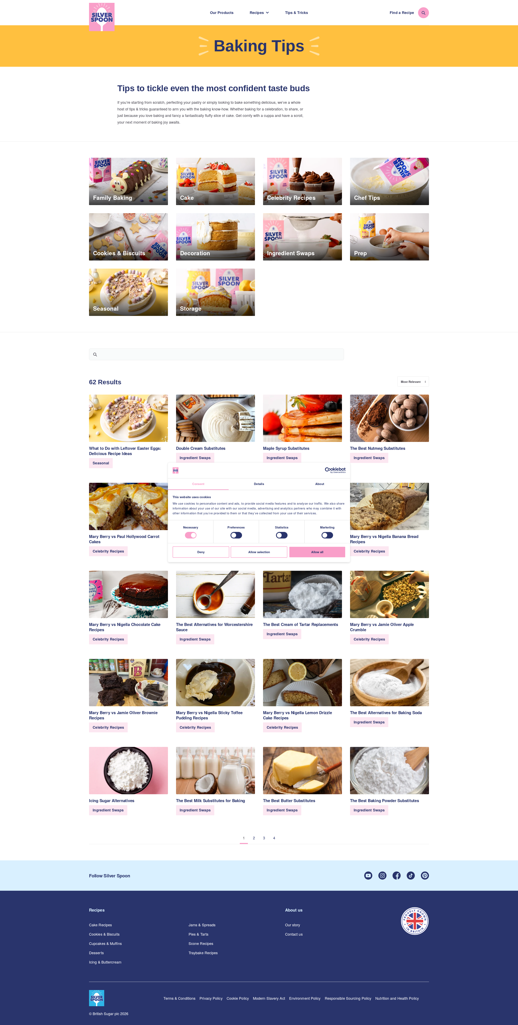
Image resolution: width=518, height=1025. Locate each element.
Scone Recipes (201, 943)
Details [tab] (259, 484)
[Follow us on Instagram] (382, 875)
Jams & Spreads (202, 924)
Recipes (257, 12)
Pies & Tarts (198, 934)
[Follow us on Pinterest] (425, 875)
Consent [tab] (198, 484)
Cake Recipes (100, 924)
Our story (292, 924)
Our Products (222, 12)
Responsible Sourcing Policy (348, 998)
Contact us (294, 934)
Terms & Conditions (179, 998)
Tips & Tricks (296, 12)
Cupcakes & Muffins (105, 943)
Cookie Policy (238, 998)
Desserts (96, 952)
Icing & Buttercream (105, 962)
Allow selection (259, 552)
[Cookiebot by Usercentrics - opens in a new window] (328, 470)
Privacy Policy (211, 998)
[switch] (236, 535)
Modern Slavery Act (269, 998)
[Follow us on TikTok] (411, 875)
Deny (201, 552)
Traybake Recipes (203, 952)
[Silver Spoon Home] (102, 17)
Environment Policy (305, 998)
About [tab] (319, 484)
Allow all (317, 552)
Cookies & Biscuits (104, 934)
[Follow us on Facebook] (397, 875)
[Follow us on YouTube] (368, 875)
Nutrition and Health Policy (397, 998)
